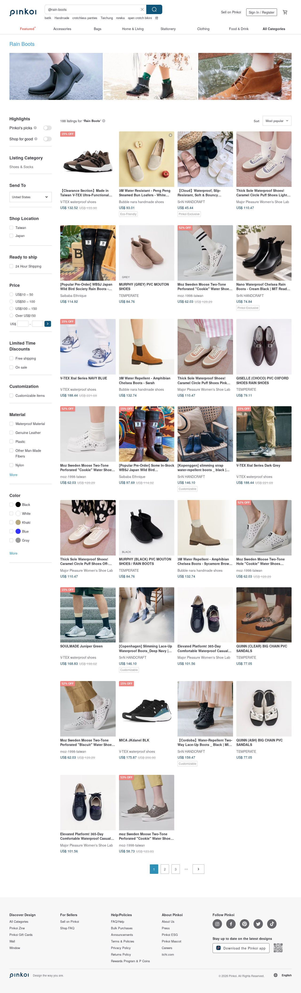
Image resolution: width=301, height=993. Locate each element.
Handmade (62, 18)
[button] (47, 324)
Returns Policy (121, 954)
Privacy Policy (121, 948)
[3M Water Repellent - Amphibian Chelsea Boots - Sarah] (146, 346)
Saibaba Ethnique (73, 295)
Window (14, 948)
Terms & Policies (122, 941)
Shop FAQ (67, 928)
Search (154, 9)
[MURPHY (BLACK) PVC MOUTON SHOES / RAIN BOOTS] (146, 528)
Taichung (107, 18)
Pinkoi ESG (170, 934)
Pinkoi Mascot (171, 941)
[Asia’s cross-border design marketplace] (22, 12)
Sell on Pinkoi (231, 12)
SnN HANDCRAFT (191, 201)
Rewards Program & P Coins (130, 961)
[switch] (30, 127)
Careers (167, 948)
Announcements (122, 934)
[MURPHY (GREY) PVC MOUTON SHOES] (146, 253)
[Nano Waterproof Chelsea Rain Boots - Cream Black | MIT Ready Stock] (264, 253)
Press (166, 928)
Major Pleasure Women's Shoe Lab (262, 201)
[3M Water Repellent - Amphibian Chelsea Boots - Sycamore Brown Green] (205, 528)
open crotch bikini (140, 18)
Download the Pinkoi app (244, 948)
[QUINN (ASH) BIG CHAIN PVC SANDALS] (264, 709)
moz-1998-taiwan (190, 295)
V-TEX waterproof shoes (78, 201)
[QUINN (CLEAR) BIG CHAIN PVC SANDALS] (264, 615)
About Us (168, 921)
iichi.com (168, 954)
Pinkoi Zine (17, 928)
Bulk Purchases (122, 928)
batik (48, 18)
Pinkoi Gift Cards (21, 934)
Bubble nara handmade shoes (141, 201)
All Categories (18, 921)
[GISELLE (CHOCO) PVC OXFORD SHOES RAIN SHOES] (264, 346)
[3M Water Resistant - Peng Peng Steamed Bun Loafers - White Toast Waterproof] (146, 159)
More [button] (13, 474)
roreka (120, 18)
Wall (12, 941)
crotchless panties (84, 18)
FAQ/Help (117, 921)
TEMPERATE (129, 295)
